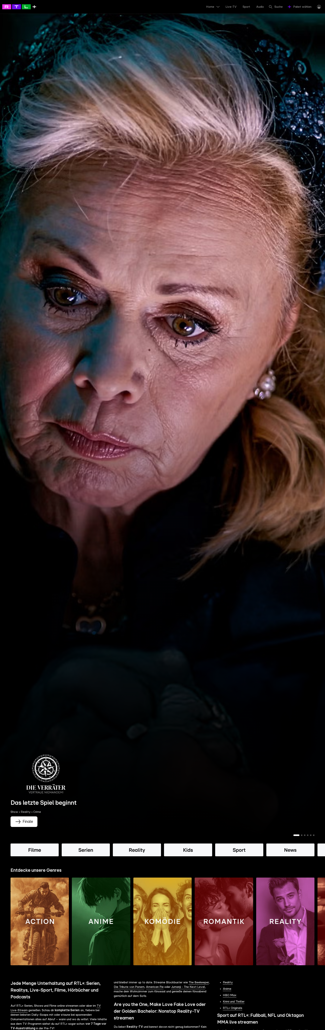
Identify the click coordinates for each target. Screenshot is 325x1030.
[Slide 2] (301, 835)
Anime (227, 988)
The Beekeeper (199, 982)
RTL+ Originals (232, 1007)
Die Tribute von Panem (129, 986)
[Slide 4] (307, 835)
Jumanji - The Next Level (188, 986)
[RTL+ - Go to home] (19, 6)
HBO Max (229, 995)
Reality (228, 982)
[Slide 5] (310, 835)
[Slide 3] (304, 835)
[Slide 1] (296, 835)
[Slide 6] (313, 835)
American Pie (155, 986)
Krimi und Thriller (234, 1001)
